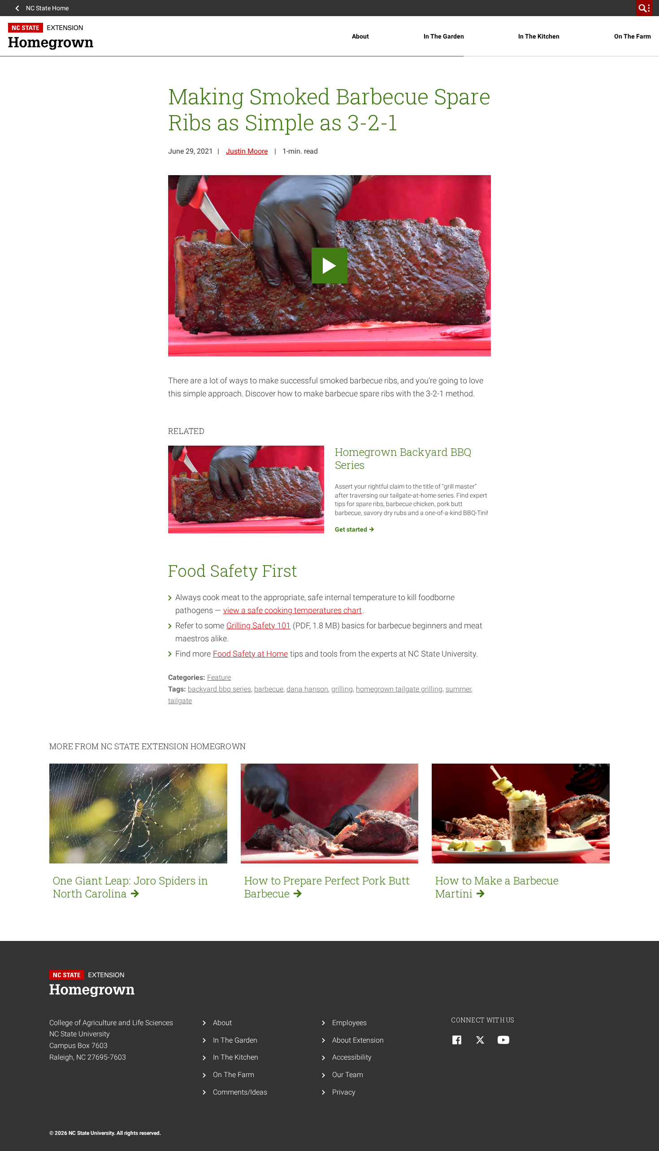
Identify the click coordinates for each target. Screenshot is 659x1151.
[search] (644, 8)
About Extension (358, 1040)
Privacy (344, 1092)
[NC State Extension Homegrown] (180, 36)
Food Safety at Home (250, 653)
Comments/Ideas (240, 1092)
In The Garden (444, 36)
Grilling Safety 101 (258, 625)
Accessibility (352, 1057)
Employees (349, 1022)
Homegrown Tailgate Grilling (399, 689)
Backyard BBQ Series (219, 689)
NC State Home (47, 8)
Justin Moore (247, 151)
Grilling (342, 689)
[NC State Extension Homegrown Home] (94, 983)
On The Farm (632, 36)
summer (458, 689)
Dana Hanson (307, 689)
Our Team (347, 1074)
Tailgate (180, 700)
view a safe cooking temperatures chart (292, 610)
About (360, 36)
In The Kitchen (538, 36)
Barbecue (268, 689)
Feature (219, 677)
